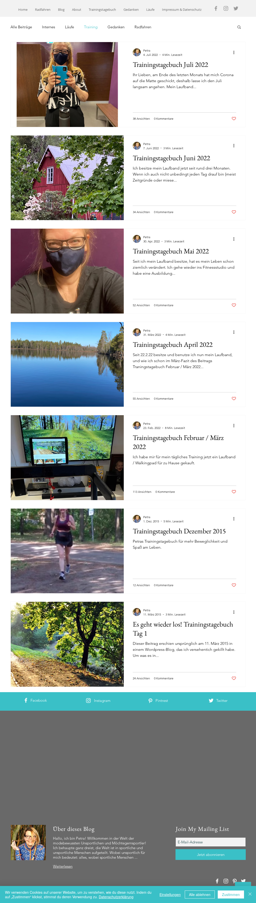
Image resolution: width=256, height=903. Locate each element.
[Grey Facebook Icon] (216, 8)
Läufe (69, 27)
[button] (239, 27)
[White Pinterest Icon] (150, 701)
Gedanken (116, 27)
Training (91, 27)
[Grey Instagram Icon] (226, 8)
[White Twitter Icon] (211, 700)
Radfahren (142, 27)
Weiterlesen (62, 866)
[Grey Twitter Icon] (236, 8)
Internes (48, 27)
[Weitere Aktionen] (235, 52)
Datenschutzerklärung (116, 896)
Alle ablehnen (199, 894)
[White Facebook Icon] (26, 700)
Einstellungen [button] (170, 894)
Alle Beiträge (21, 27)
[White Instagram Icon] (88, 700)
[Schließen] (250, 894)
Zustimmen (231, 894)
